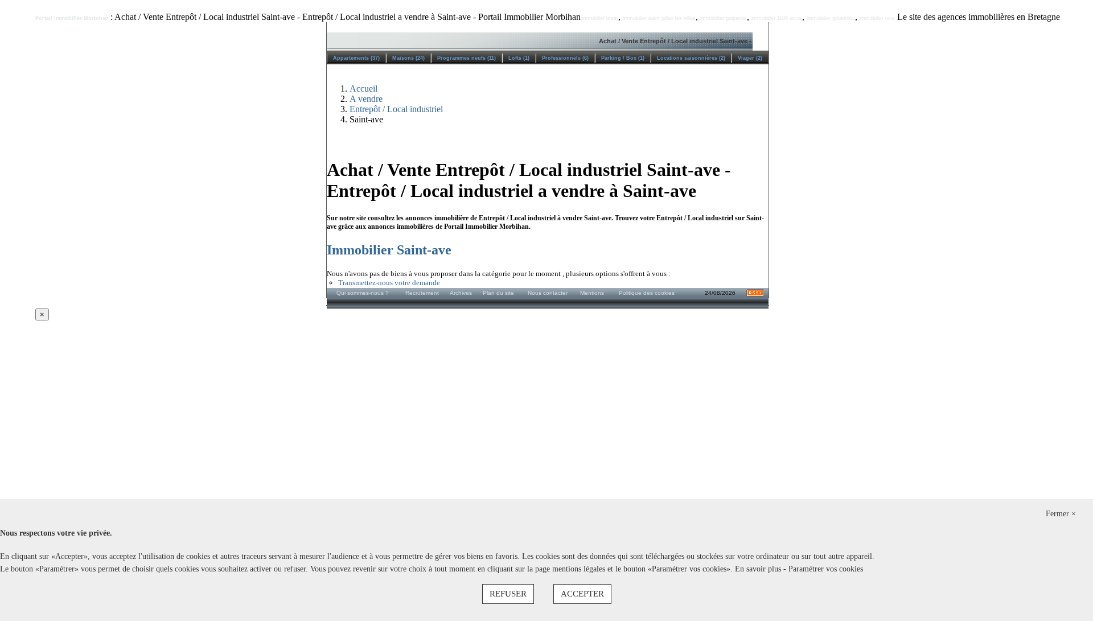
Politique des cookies (647, 293)
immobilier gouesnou (831, 18)
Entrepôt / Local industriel (396, 109)
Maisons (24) (408, 58)
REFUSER (508, 593)
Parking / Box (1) (622, 58)
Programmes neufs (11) (466, 58)
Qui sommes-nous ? (362, 293)
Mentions (592, 293)
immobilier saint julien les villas (659, 18)
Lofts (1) (518, 58)
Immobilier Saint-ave (389, 249)
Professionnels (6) (565, 58)
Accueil (363, 88)
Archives (461, 293)
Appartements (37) (356, 58)
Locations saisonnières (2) (691, 58)
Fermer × (1061, 513)
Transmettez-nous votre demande (389, 282)
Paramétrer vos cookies (825, 569)
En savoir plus (759, 569)
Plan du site (498, 293)
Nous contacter (548, 293)
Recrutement (422, 293)
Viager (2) (750, 58)
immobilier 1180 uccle (776, 18)
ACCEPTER (582, 593)
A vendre (366, 99)
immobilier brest (599, 18)
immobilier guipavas (723, 18)
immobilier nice (877, 18)
